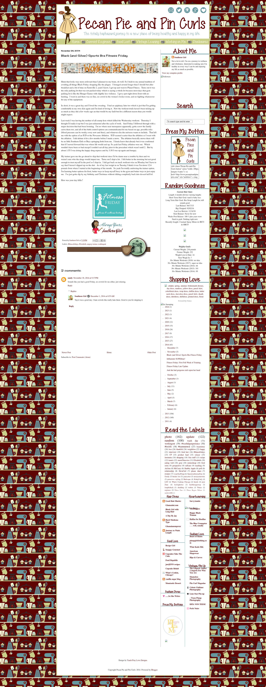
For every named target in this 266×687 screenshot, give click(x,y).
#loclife (168, 446)
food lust (185, 452)
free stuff (191, 457)
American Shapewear (194, 552)
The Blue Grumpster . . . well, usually (198, 524)
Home (109, 352)
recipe (202, 457)
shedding (181, 487)
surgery (89, 244)
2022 (167, 314)
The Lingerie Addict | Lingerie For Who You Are (198, 570)
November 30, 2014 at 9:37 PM (85, 278)
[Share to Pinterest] (104, 240)
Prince (199, 487)
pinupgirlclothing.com (198, 541)
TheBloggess (195, 508)
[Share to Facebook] (101, 240)
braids (196, 482)
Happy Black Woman (195, 513)
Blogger (154, 669)
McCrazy (177, 468)
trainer (95, 244)
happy (202, 449)
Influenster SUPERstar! (176, 358)
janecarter (187, 476)
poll (200, 468)
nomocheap (191, 462)
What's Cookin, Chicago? (172, 573)
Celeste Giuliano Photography (196, 588)
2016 (167, 337)
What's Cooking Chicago (181, 482)
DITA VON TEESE (198, 604)
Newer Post (66, 352)
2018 (167, 329)
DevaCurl (182, 471)
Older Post (151, 352)
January (170, 409)
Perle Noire (194, 608)
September (171, 378)
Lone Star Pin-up (197, 593)
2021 (167, 318)
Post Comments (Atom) (81, 357)
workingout (102, 244)
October (170, 374)
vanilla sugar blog (173, 579)
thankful (179, 449)
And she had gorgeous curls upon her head (183, 370)
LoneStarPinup (179, 474)
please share (196, 471)
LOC (166, 482)
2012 (167, 417)
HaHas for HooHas (198, 519)
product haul (183, 454)
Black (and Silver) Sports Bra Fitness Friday (184, 355)
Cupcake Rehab (172, 568)
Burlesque (187, 479)
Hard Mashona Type (172, 521)
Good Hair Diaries (173, 501)
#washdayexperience (190, 443)
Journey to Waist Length (173, 531)
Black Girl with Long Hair (172, 510)
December (171, 347)
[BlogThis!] (96, 240)
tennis (171, 460)
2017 (167, 333)
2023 (167, 310)
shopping (180, 457)
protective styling (173, 479)
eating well (169, 462)
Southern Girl (74, 240)
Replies (73, 291)
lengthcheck (169, 487)
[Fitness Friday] (109, 218)
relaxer (197, 454)
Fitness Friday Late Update (177, 366)
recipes (167, 473)
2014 (167, 344)
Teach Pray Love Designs (137, 660)
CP (170, 454)
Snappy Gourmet (173, 549)
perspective (176, 465)
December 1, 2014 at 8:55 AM (102, 296)
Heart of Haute (196, 536)
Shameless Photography (195, 577)
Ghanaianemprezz (173, 526)
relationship (169, 471)
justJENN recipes (173, 564)
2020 (167, 322)
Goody (167, 476)
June (169, 390)
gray (180, 462)
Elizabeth (82, 244)
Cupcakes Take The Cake (174, 554)
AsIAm (167, 468)
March (170, 401)
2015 (167, 340)
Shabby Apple (189, 468)
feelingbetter (178, 484)
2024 (167, 306)
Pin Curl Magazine (198, 583)
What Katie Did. (197, 546)
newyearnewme (199, 476)
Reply (70, 285)
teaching (198, 465)
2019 (167, 325)
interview (172, 452)
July (169, 386)
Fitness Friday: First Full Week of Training (184, 362)
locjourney (201, 446)
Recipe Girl (170, 545)
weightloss (191, 449)
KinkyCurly (198, 479)
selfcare (188, 465)
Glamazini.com (172, 505)
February (171, 405)
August (170, 382)
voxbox (190, 487)
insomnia (168, 457)
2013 (167, 413)
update (190, 436)
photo (168, 436)
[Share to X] (99, 240)
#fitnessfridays (73, 244)
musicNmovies (183, 460)
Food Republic (172, 560)
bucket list (176, 476)
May (169, 393)
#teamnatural (184, 446)
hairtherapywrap (195, 484)
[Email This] (94, 240)
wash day (192, 440)
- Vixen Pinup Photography (195, 599)
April (169, 397)
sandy (70, 277)
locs (170, 449)
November (171, 351)
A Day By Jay (171, 515)
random (169, 440)
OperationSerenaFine (194, 474)
